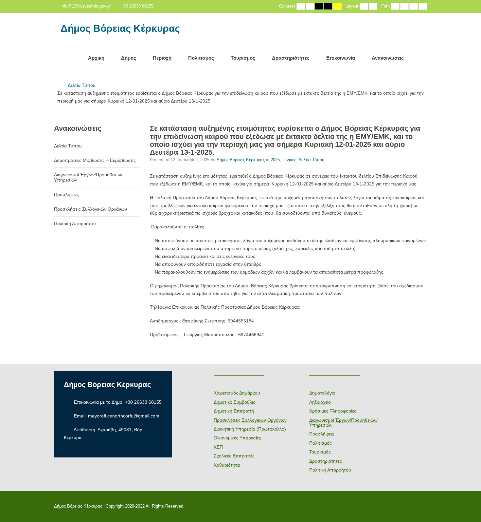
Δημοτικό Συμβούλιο (235, 402)
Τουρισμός (243, 58)
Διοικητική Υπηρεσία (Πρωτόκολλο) (250, 429)
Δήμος (128, 58)
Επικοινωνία (340, 58)
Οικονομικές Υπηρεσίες (237, 437)
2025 (275, 160)
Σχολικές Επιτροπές (234, 455)
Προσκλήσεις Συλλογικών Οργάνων (90, 209)
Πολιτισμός (201, 58)
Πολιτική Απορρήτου (75, 223)
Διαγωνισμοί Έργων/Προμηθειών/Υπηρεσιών (88, 177)
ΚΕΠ (218, 447)
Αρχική (96, 58)
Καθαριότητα (227, 465)
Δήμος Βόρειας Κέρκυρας (120, 28)
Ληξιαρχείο (320, 402)
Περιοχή (162, 58)
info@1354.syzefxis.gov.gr (86, 6)
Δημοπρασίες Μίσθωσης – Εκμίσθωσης (95, 160)
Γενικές (289, 160)
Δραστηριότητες (291, 58)
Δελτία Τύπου (82, 85)
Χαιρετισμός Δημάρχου (237, 393)
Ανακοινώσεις (388, 58)
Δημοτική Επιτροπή (234, 411)
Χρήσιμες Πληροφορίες (332, 411)
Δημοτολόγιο (322, 393)
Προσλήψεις (66, 194)
